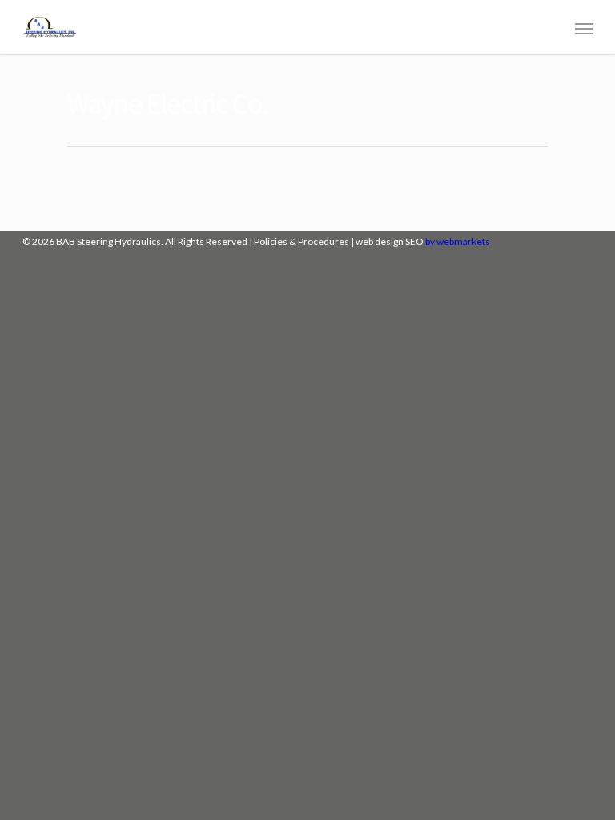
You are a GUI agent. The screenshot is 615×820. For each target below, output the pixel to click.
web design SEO (390, 241)
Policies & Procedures (301, 241)
